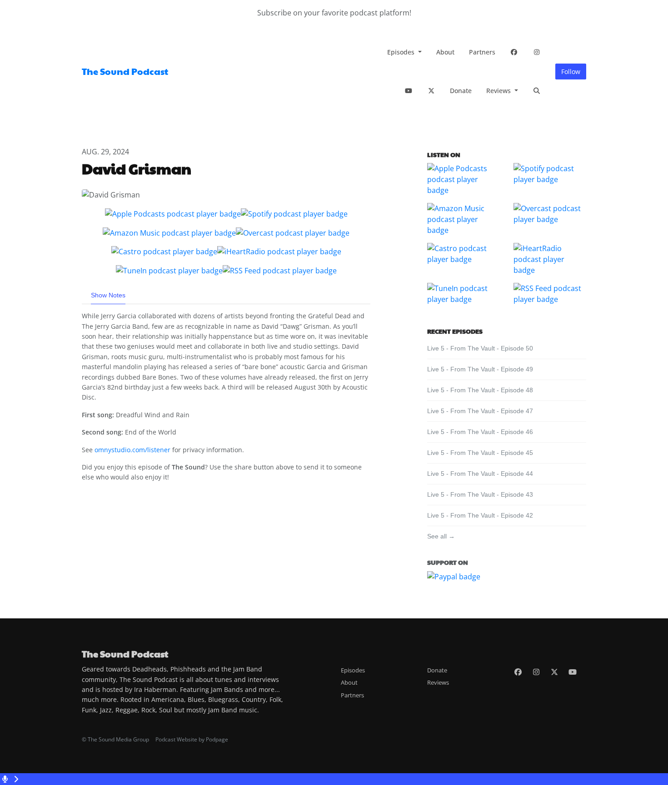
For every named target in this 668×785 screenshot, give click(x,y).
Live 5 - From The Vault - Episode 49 (480, 369)
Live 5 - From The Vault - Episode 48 (480, 390)
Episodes (401, 52)
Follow (570, 71)
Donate (461, 90)
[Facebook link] (514, 52)
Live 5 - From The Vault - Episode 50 (480, 348)
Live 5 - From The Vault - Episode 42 (480, 515)
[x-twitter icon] (554, 672)
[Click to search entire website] (536, 91)
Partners (482, 52)
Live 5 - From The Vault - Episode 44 (480, 473)
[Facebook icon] (518, 672)
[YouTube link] (408, 91)
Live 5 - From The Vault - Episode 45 (480, 452)
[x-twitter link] (431, 91)
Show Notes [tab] (108, 295)
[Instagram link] (536, 52)
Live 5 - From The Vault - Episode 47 (480, 411)
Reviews (499, 90)
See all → (441, 536)
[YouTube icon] (572, 672)
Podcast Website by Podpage (191, 739)
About (445, 52)
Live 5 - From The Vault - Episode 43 (480, 494)
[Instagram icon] (536, 672)
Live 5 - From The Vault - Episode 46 (480, 431)
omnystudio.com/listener (132, 449)
